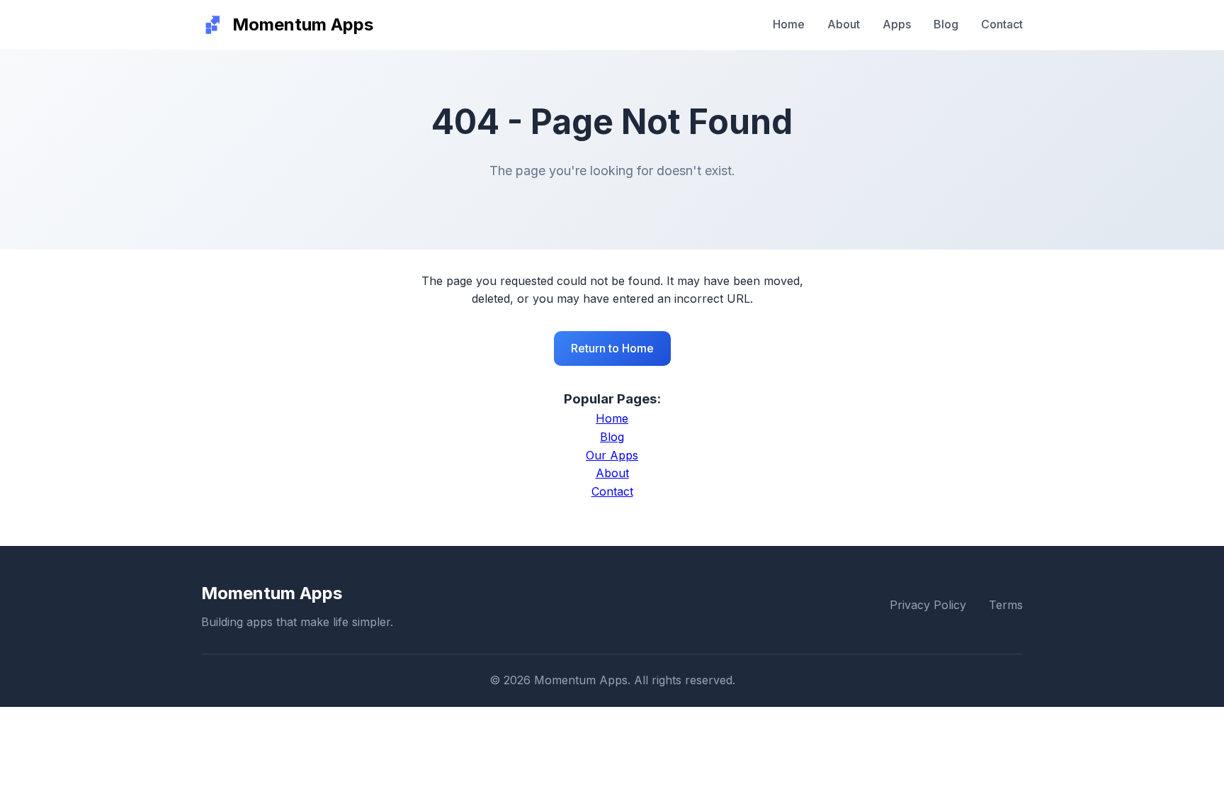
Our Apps (612, 455)
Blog (946, 24)
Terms (1006, 605)
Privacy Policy (928, 605)
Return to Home (612, 348)
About (843, 24)
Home (789, 24)
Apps (897, 24)
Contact (1002, 24)
